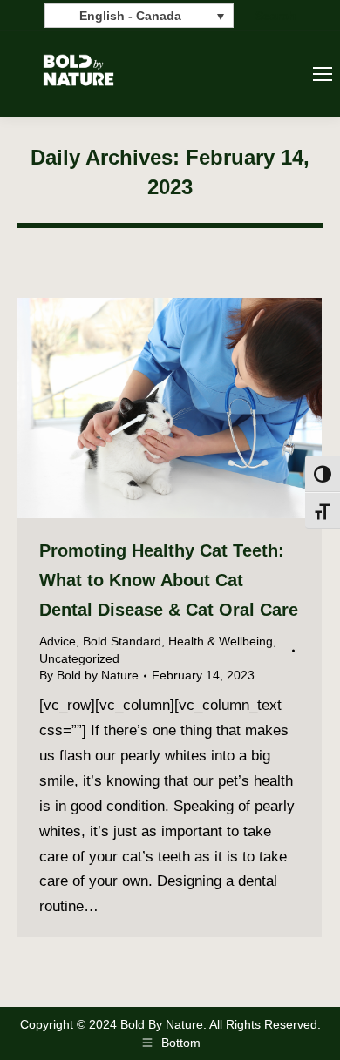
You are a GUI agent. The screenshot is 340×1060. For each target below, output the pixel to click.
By (89, 675)
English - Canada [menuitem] (130, 17)
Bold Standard (122, 641)
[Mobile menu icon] (322, 74)
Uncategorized (79, 658)
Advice (57, 641)
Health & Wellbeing (220, 641)
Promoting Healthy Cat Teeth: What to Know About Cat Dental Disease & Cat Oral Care (168, 580)
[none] (139, 15)
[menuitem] (139, 15)
